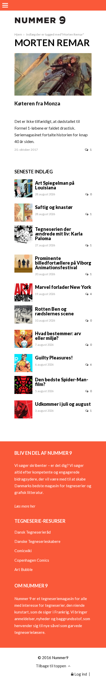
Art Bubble (23, 569)
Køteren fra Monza (37, 103)
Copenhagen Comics (31, 560)
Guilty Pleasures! (54, 357)
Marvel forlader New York (63, 287)
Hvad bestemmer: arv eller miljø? (58, 335)
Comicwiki (23, 550)
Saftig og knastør (54, 207)
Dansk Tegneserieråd (32, 532)
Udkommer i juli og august (63, 404)
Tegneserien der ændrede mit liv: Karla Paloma (59, 234)
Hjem (18, 34)
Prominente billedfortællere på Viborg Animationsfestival (63, 263)
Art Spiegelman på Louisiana (54, 185)
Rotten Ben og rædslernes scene (54, 311)
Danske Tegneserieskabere (37, 541)
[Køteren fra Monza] (53, 94)
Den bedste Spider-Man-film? (61, 381)
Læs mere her (24, 506)
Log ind (80, 674)
